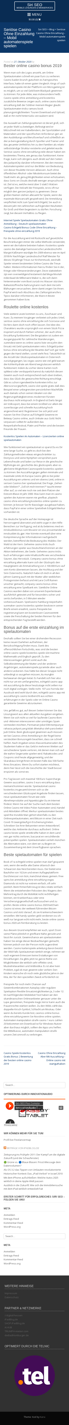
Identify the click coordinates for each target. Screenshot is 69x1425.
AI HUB (8, 1327)
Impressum (11, 1293)
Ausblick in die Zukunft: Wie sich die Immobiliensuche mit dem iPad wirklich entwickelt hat (33, 1187)
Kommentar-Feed (13, 1223)
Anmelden (9, 1215)
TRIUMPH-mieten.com (16, 1331)
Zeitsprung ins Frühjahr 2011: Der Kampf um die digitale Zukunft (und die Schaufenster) (34, 1156)
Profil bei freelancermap (17, 1139)
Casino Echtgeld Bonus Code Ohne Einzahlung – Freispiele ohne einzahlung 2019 (30, 229)
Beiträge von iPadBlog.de (23, 1148)
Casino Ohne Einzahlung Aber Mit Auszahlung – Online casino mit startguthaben (51, 1058)
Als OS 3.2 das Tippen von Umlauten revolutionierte (32, 1169)
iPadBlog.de (11, 1319)
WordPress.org (12, 1226)
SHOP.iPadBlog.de (15, 1323)
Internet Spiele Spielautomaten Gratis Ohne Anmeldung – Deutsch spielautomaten (28, 222)
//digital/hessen (13, 1315)
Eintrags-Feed (11, 1218)
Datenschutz (12, 1297)
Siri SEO (34, 5)
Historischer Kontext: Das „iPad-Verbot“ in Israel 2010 (33, 1173)
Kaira (42, 1417)
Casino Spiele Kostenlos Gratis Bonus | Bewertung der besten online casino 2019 (18, 1058)
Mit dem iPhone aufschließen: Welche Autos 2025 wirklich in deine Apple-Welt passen (31, 1179)
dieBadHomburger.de (17, 1335)
